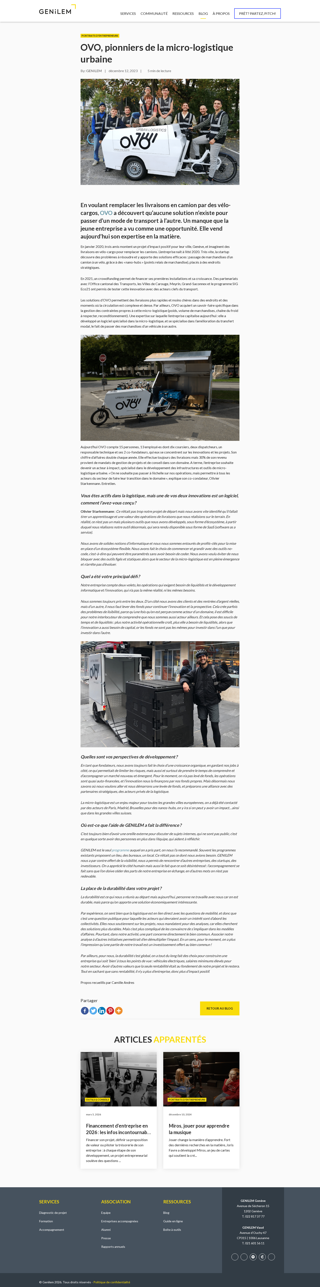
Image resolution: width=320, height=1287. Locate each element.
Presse (106, 1238)
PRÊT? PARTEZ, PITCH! (257, 13)
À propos (221, 13)
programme (121, 850)
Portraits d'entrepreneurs (100, 35)
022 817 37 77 (254, 1216)
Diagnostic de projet (53, 1212)
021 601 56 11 (254, 1243)
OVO (106, 212)
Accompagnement (51, 1229)
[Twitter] (93, 1011)
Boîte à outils (172, 1229)
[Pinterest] (110, 1011)
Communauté (154, 13)
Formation (46, 1221)
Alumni (106, 1229)
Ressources (183, 13)
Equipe (106, 1212)
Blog (203, 13)
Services (128, 13)
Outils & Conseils (97, 1099)
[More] (119, 1011)
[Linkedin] (102, 1011)
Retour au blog (220, 1008)
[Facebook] (85, 1011)
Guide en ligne (173, 1221)
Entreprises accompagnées (119, 1221)
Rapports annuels (113, 1246)
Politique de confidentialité (111, 1282)
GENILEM (94, 71)
